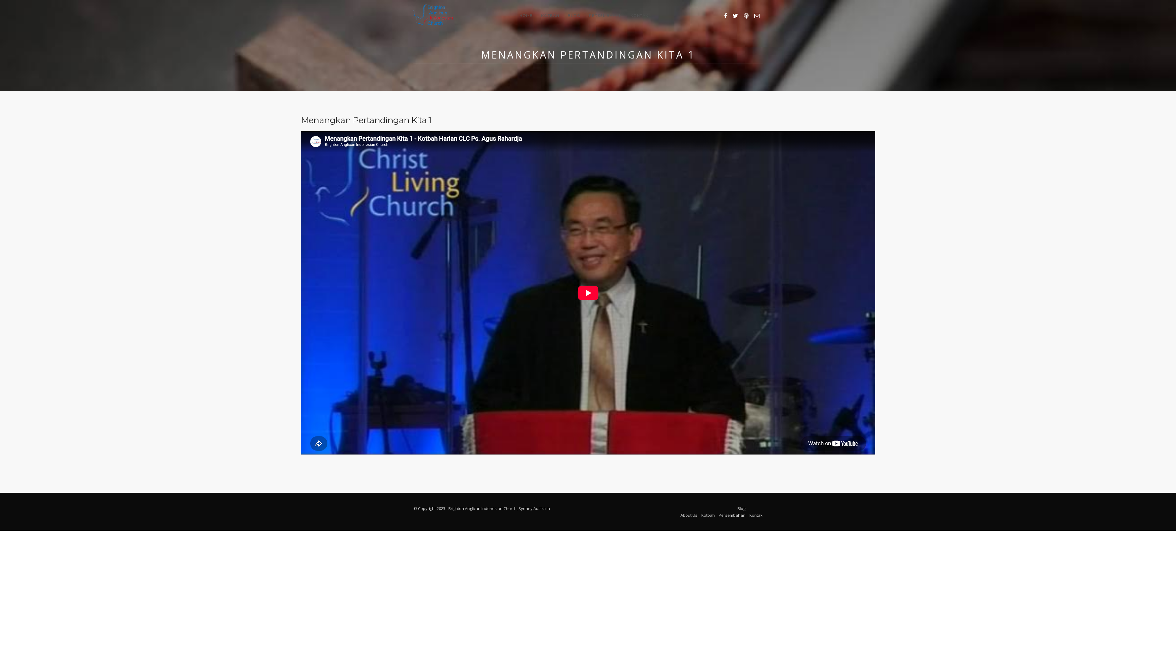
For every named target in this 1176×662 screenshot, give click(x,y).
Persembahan (605, 15)
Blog (574, 15)
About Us (688, 515)
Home (526, 15)
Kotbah (550, 15)
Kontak (639, 15)
